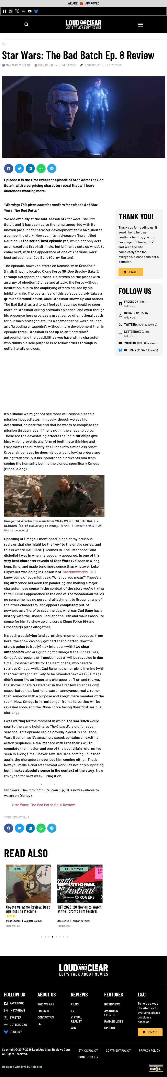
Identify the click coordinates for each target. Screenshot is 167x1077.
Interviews (112, 1004)
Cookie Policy (88, 1057)
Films (75, 1004)
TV (3, 44)
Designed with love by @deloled (22, 1066)
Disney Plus (20, 817)
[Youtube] (30, 11)
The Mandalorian (75, 571)
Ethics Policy (88, 1050)
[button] (26, 24)
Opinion (109, 1028)
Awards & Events (111, 1013)
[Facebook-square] (4, 11)
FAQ (39, 1024)
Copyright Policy (118, 1050)
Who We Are (45, 1004)
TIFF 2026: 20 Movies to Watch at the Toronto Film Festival (79, 909)
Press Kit (44, 1011)
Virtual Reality (76, 1019)
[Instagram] (11, 11)
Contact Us (45, 1017)
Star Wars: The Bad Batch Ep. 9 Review (43, 804)
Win (73, 1028)
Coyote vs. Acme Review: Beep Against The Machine (28, 909)
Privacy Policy (149, 1050)
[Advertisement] (54, 382)
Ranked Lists (113, 1021)
